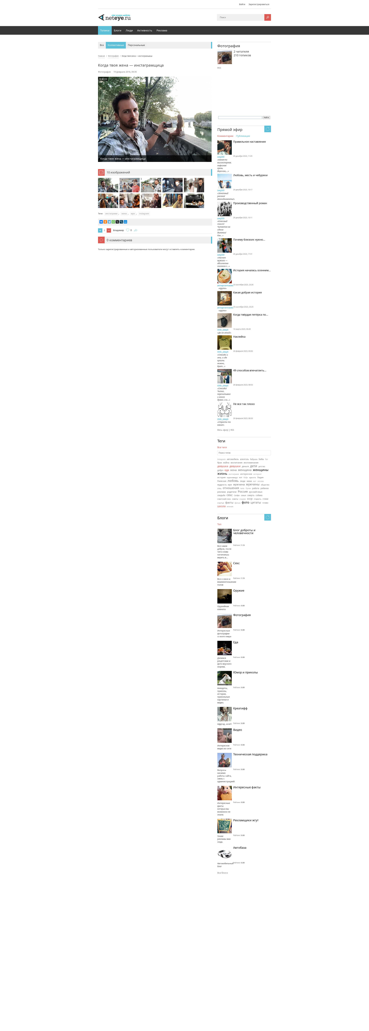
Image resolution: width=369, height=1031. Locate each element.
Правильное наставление (249, 141)
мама (249, 481)
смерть (250, 495)
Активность (144, 30)
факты (229, 502)
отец (219, 488)
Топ (219, 524)
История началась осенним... (252, 270)
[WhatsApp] (113, 222)
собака (259, 495)
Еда (235, 642)
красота (252, 477)
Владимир (118, 230)
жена (124, 213)
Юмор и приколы (245, 672)
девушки (235, 466)
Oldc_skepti (223, 329)
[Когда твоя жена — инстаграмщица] (108, 179)
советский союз (224, 499)
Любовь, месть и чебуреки (250, 175)
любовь (233, 481)
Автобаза (239, 847)
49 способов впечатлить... (249, 370)
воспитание (236, 462)
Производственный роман (250, 203)
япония (230, 506)
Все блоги (222, 872)
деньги (245, 466)
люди (242, 481)
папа (242, 488)
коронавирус (232, 477)
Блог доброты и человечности (244, 532)
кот (240, 477)
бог (266, 459)
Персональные (136, 45)
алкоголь (244, 459)
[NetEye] (114, 17)
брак (219, 462)
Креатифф (240, 708)
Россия (243, 491)
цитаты (256, 502)
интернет (257, 474)
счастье (220, 503)
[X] (117, 222)
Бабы (261, 459)
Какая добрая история (247, 292)
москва (261, 481)
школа (221, 506)
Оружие (238, 590)
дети (253, 466)
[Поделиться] (135, 230)
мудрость (222, 484)
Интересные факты (247, 787)
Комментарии (225, 136)
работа (255, 488)
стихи (265, 498)
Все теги (222, 447)
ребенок (264, 488)
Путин (248, 488)
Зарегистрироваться (259, 4)
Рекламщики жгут (246, 820)
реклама (221, 491)
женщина (245, 470)
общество (265, 485)
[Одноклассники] (105, 222)
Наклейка (239, 336)
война (226, 462)
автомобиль (233, 459)
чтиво (265, 502)
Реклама (162, 30)
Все (102, 45)
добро (220, 470)
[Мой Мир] (125, 222)
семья (243, 495)
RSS (219, 67)
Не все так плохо (244, 404)
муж (133, 213)
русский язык (255, 491)
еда (227, 470)
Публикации (243, 136)
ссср (250, 498)
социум (242, 499)
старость (257, 499)
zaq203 (221, 156)
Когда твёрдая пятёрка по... (250, 314)
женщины (260, 470)
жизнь (222, 473)
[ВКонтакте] (101, 222)
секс (230, 495)
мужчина (239, 484)
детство (261, 466)
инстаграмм (111, 213)
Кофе (246, 477)
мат (254, 481)
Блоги (117, 30)
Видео (237, 729)
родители (232, 491)
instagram (144, 213)
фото (245, 502)
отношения (231, 488)
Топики (105, 30)
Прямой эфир (229, 129)
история (221, 477)
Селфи (237, 495)
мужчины (253, 484)
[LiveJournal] (121, 222)
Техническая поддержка (250, 754)
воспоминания (251, 462)
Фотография (104, 71)
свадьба (221, 495)
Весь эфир (222, 429)
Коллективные (116, 45)
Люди (129, 30)
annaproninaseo (225, 285)
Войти (242, 4)
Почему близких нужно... (249, 239)
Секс (236, 563)
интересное (246, 474)
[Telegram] (109, 222)
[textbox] (244, 452)
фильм (237, 503)
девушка (222, 466)
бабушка (253, 459)
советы (235, 499)
